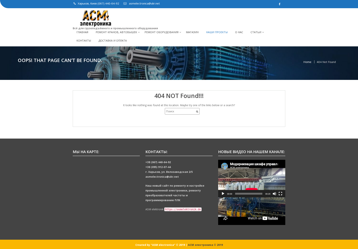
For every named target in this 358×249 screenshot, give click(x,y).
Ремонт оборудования (161, 32)
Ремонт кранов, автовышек (116, 32)
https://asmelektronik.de (195, 200)
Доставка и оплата (112, 40)
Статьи (256, 32)
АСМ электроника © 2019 (205, 245)
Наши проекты (217, 32)
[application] (251, 179)
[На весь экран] (280, 194)
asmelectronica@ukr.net (144, 3)
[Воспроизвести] (223, 194)
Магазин (192, 32)
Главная (82, 32)
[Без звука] (274, 194)
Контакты (83, 40)
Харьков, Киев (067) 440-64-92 (99, 3)
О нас (239, 32)
